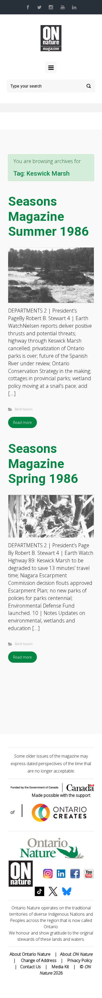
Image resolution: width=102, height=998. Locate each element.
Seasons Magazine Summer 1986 (48, 216)
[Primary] (51, 67)
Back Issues (23, 409)
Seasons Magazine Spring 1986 (43, 463)
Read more (22, 422)
